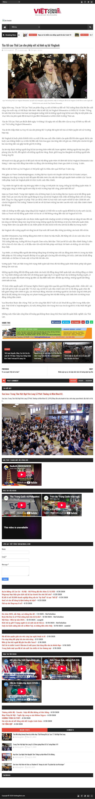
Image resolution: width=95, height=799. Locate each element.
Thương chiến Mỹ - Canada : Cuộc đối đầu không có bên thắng (25, 712)
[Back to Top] (91, 796)
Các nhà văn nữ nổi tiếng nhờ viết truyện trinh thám (22, 721)
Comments (70, 730)
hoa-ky (7, 349)
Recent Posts (25, 730)
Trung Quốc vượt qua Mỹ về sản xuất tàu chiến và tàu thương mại (26, 648)
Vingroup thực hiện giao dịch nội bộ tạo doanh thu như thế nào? (27, 594)
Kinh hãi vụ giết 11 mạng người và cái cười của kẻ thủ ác (23, 622)
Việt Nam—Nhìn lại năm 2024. (13, 619)
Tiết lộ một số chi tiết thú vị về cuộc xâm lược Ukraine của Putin (77, 357)
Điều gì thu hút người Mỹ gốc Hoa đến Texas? (19, 642)
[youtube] (81, 1)
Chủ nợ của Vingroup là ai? (12, 603)
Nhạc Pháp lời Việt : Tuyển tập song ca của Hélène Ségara (24, 715)
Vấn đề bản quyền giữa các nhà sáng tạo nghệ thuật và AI (23, 636)
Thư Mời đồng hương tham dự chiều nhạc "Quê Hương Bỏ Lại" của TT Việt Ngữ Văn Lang (39, 734)
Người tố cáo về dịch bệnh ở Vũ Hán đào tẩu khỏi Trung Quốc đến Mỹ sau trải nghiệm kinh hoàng (48, 356)
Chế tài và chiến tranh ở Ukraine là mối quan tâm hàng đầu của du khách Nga (31, 645)
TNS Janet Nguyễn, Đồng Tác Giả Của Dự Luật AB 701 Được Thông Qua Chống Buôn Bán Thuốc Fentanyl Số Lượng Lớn (17, 356)
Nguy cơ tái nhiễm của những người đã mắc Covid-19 (33, 34)
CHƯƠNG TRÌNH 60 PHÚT (11, 718)
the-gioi (34, 50)
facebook (89, 381)
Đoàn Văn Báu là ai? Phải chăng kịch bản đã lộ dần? (21, 616)
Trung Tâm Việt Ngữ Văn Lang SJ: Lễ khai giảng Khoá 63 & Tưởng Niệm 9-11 (35, 744)
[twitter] (88, 1)
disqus (81, 381)
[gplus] (91, 1)
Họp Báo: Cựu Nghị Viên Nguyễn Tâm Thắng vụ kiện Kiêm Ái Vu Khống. (34, 754)
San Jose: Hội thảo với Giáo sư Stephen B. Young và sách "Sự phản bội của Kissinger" (39, 764)
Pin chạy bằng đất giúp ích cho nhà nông (17, 639)
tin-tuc (40, 50)
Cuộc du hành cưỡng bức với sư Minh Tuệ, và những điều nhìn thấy (27, 625)
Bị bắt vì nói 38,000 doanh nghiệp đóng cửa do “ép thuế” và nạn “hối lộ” (30, 597)
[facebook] (85, 1)
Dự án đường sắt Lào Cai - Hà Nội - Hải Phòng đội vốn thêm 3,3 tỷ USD (28, 591)
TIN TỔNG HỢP (7, 724)
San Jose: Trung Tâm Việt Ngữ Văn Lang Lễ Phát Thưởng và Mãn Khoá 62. (32, 393)
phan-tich (63, 35)
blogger (73, 381)
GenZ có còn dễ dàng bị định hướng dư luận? (19, 600)
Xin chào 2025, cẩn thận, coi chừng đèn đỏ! (18, 614)
